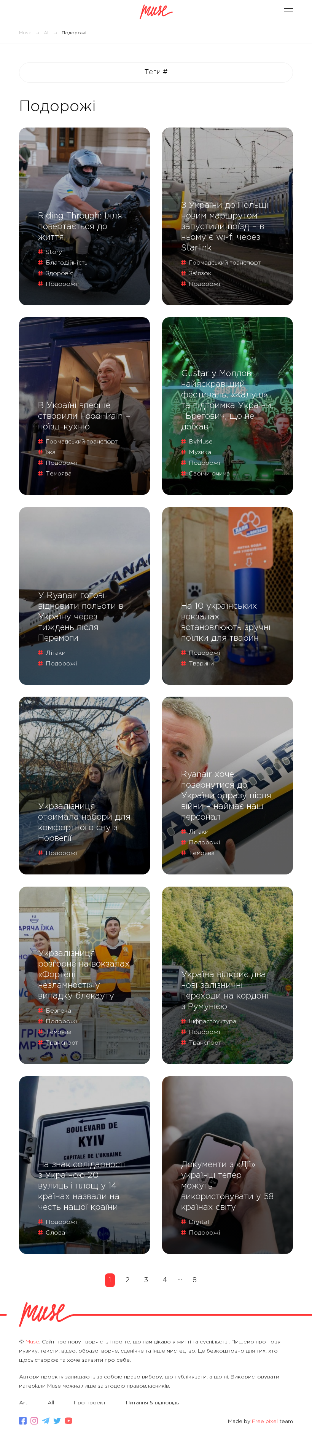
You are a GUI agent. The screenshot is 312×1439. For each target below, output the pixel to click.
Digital (199, 1222)
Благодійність (67, 263)
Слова (55, 1233)
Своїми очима (209, 474)
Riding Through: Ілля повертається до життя (80, 226)
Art (23, 1403)
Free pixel (265, 1421)
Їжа (51, 452)
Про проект (90, 1403)
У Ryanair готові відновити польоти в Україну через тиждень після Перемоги (80, 617)
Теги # (156, 72)
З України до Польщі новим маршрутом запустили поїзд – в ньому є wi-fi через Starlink (224, 227)
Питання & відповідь (152, 1403)
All (46, 33)
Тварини (201, 664)
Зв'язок (200, 273)
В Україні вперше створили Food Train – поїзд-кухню (84, 416)
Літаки (55, 653)
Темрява (59, 474)
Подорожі (61, 284)
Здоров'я (59, 273)
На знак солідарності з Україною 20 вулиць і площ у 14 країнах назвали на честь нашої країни (82, 1186)
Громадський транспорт (225, 263)
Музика (200, 452)
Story (54, 252)
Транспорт (62, 1043)
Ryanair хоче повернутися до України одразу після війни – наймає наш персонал (226, 796)
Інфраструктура (212, 1021)
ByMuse (201, 442)
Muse (25, 33)
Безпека (58, 1011)
